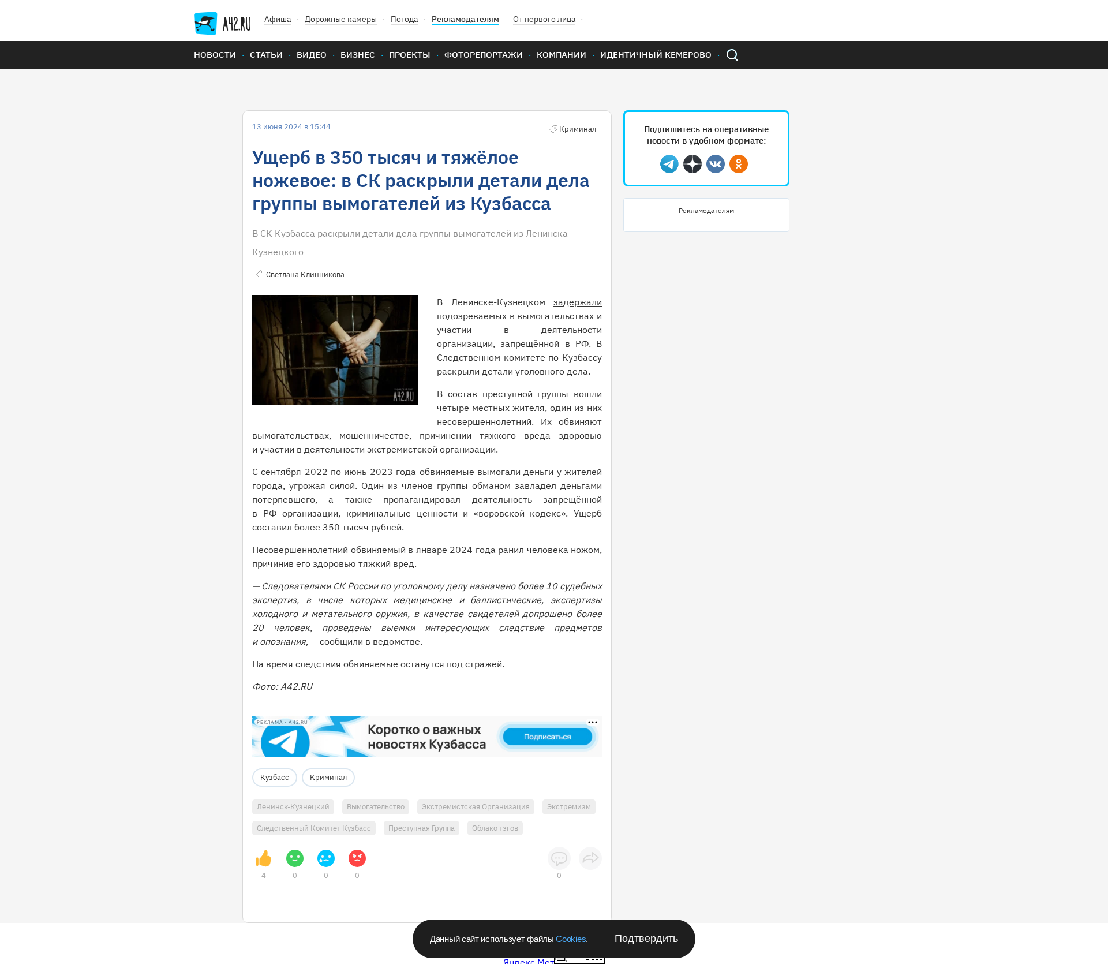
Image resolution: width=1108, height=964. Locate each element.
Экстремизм (569, 807)
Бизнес (357, 54)
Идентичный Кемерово (656, 54)
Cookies (571, 939)
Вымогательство (376, 807)
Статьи (266, 54)
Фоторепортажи (483, 54)
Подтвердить (646, 938)
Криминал (328, 777)
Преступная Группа (421, 828)
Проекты (410, 54)
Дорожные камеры (341, 19)
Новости (215, 54)
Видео (312, 54)
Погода (404, 19)
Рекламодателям (465, 19)
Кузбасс (274, 777)
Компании (561, 54)
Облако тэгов (495, 828)
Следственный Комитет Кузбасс (314, 828)
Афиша (277, 19)
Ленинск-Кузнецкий (293, 807)
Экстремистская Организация (476, 807)
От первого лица (544, 19)
